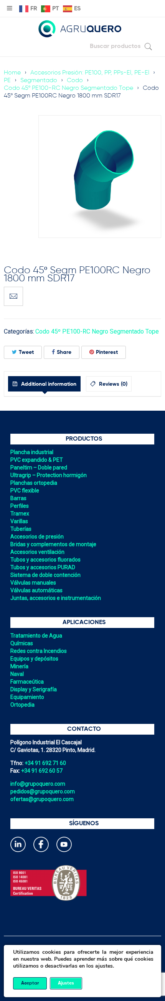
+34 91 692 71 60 (45, 763)
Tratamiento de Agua (36, 636)
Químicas (21, 643)
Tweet (26, 352)
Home (12, 73)
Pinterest (107, 352)
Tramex (19, 513)
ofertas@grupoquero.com (42, 799)
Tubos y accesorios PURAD (42, 567)
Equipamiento (27, 697)
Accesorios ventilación (37, 552)
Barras (18, 498)
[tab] (44, 383)
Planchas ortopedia (33, 483)
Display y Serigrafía (33, 689)
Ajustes (66, 983)
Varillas (19, 521)
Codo (75, 81)
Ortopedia (22, 705)
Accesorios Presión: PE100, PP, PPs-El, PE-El (89, 73)
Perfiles (19, 506)
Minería (19, 666)
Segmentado (38, 81)
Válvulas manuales (33, 583)
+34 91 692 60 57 (42, 771)
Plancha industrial (31, 452)
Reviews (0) (112, 384)
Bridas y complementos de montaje (53, 544)
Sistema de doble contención (45, 575)
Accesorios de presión (37, 537)
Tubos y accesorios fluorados (45, 560)
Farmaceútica (27, 682)
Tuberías (20, 529)
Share (64, 352)
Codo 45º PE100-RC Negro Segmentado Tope (68, 88)
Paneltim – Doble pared (38, 467)
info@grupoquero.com (37, 784)
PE (7, 81)
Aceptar (30, 983)
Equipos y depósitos (34, 659)
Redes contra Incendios (38, 651)
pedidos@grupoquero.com (42, 791)
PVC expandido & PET (36, 460)
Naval (17, 674)
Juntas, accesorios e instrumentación (55, 598)
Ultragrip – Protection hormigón (48, 475)
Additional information (48, 384)
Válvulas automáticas (36, 590)
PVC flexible (24, 490)
